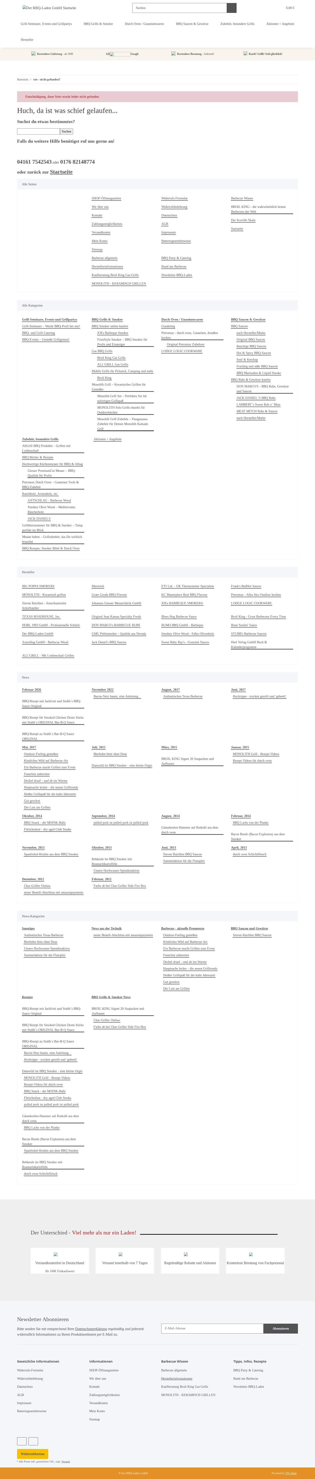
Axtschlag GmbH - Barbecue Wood (45, 642)
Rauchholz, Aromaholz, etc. (40, 494)
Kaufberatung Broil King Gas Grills (115, 275)
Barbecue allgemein (104, 258)
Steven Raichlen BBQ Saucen (182, 854)
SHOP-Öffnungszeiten (106, 198)
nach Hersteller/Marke (251, 333)
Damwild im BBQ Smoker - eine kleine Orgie (122, 765)
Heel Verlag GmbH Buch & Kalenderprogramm (249, 645)
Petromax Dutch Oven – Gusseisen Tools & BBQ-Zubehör (50, 485)
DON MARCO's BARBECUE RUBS (116, 625)
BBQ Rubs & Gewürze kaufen (250, 379)
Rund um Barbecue (173, 266)
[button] (270, 8)
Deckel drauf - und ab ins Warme (45, 780)
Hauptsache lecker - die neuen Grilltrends (51, 787)
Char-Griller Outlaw (37, 886)
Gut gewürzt (32, 801)
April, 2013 (239, 847)
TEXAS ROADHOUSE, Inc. (41, 616)
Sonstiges (28, 928)
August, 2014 (170, 816)
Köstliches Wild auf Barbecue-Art (46, 760)
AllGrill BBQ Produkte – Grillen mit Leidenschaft (46, 448)
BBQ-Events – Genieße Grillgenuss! (45, 339)
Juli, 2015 (98, 747)
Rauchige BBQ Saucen (251, 346)
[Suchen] (232, 8)
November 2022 (102, 689)
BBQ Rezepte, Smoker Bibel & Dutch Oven (51, 548)
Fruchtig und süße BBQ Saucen (257, 366)
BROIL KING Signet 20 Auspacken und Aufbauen (187, 761)
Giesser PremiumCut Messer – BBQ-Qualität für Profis (52, 473)
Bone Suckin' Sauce (244, 625)
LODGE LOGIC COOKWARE (181, 351)
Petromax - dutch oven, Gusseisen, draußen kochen (189, 335)
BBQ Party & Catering (176, 258)
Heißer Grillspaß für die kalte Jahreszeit (50, 794)
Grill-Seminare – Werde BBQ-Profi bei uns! (51, 326)
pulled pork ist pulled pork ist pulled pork (121, 822)
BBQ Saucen (239, 326)
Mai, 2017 (29, 747)
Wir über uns (100, 207)
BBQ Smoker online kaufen (110, 326)
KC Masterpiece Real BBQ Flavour (184, 594)
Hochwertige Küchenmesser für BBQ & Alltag (52, 464)
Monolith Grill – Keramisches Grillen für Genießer (119, 387)
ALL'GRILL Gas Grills (112, 364)
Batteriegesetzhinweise (176, 241)
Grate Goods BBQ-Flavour (109, 594)
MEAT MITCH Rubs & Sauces (257, 411)
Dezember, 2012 (33, 879)
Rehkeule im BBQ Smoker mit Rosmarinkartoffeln (112, 861)
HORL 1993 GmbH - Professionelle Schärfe (51, 625)
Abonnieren (281, 1328)
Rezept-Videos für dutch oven (252, 760)
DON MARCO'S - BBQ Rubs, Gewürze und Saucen (263, 389)
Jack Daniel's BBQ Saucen (109, 642)
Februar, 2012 (101, 879)
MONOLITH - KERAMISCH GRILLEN (119, 283)
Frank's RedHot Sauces (246, 586)
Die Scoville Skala (243, 220)
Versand (65, 1461)
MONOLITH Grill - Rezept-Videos (256, 754)
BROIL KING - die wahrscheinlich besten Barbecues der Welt (258, 209)
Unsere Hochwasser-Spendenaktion (116, 870)
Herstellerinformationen (107, 266)
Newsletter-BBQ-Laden (176, 275)
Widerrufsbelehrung (174, 207)
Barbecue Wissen (242, 198)
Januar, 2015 (240, 747)
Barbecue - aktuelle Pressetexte (182, 928)
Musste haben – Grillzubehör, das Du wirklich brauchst (52, 539)
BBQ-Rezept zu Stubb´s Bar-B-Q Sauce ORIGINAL (48, 736)
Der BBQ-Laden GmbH (37, 633)
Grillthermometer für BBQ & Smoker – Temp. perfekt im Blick (52, 528)
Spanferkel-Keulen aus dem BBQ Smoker (51, 854)
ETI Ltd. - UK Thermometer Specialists (187, 586)
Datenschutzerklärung (91, 1329)
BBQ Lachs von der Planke (250, 822)
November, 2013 (33, 847)
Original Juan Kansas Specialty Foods (116, 616)
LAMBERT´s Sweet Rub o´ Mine (258, 404)
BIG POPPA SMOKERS (38, 586)
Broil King (104, 378)
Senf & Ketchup (247, 359)
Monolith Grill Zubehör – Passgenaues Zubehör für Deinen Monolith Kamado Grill (122, 424)
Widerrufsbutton (33, 1454)
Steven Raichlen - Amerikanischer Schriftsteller (44, 606)
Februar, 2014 (241, 816)
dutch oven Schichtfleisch (249, 854)
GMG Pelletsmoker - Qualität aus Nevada (119, 633)
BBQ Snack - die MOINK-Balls (44, 822)
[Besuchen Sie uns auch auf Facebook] (22, 1441)
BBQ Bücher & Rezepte (37, 457)
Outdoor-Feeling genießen (41, 754)
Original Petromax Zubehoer (186, 344)
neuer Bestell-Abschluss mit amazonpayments (53, 892)
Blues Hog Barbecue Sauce (178, 616)
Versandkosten (101, 232)
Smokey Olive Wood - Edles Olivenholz (187, 633)
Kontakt (97, 215)
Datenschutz (169, 215)
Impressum (168, 232)
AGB (164, 224)
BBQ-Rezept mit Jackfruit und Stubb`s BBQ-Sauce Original (51, 704)
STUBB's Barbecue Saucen (248, 633)
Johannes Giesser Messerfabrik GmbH (116, 603)
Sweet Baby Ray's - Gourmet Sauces (185, 642)
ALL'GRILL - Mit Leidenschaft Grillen (48, 655)
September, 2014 (103, 816)
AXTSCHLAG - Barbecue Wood (49, 500)
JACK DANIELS (39, 518)
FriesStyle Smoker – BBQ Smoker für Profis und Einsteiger (122, 342)
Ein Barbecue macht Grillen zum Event (49, 767)
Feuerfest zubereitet (37, 774)
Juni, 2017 (238, 689)
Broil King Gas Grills (111, 358)
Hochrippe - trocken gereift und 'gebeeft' (259, 696)
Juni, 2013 (168, 847)
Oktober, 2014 (32, 816)
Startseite (61, 172)
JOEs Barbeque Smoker (112, 333)
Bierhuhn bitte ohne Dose (110, 754)
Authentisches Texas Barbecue (182, 696)
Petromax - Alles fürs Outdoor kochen (256, 594)
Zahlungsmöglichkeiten (107, 224)
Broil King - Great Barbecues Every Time (258, 616)
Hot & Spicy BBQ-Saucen (254, 353)
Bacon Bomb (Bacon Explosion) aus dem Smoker (258, 836)
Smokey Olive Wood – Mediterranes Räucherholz (51, 509)
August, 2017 (170, 689)
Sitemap (97, 249)
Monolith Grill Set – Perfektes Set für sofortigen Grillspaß (122, 398)
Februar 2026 (31, 689)
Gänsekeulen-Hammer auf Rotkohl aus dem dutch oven (189, 830)
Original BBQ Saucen (251, 339)
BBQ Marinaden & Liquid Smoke (259, 373)
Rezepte (27, 997)
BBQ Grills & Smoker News (111, 997)
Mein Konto (99, 241)
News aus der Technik (107, 928)
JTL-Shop (291, 1473)
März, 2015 (169, 747)
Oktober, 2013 (102, 847)
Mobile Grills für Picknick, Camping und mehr (122, 371)
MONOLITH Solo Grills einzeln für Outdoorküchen (121, 410)
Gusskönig (168, 326)
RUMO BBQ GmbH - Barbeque (182, 625)
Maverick (98, 586)
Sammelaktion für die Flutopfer (184, 861)
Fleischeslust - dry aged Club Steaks (47, 829)
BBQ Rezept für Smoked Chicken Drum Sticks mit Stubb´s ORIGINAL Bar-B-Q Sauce (52, 720)
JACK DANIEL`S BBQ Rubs (256, 398)
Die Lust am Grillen (37, 807)
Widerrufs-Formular (174, 198)
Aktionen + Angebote (108, 439)
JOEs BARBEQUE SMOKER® (182, 603)
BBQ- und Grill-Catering (38, 333)
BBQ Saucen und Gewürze (249, 928)
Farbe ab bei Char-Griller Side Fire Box (120, 886)
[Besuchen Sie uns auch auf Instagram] (33, 1441)
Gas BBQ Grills (102, 351)
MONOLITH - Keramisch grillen (44, 594)
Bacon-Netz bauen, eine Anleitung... (117, 696)
